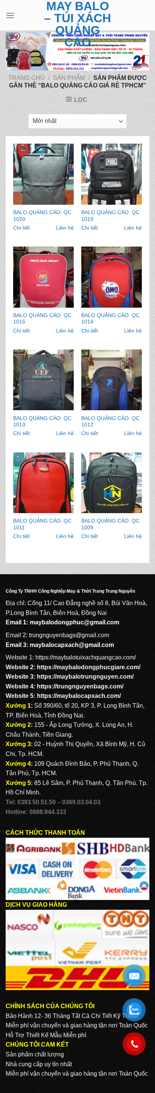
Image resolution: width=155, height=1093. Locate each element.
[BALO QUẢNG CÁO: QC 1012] (111, 380)
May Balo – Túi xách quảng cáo (77, 24)
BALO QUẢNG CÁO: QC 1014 (110, 319)
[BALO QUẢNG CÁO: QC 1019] (111, 174)
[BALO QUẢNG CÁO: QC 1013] (43, 380)
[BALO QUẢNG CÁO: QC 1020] (43, 174)
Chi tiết (21, 228)
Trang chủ (26, 78)
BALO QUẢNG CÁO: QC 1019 (110, 216)
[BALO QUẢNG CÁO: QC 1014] (111, 277)
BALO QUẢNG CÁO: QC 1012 (110, 421)
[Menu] (10, 15)
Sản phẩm (69, 78)
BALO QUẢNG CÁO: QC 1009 (110, 524)
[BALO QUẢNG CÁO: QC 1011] (43, 482)
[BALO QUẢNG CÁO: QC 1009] (111, 482)
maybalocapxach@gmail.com (72, 645)
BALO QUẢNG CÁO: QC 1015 (42, 319)
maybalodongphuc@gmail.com (74, 622)
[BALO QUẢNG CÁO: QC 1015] (43, 277)
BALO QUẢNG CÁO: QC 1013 (42, 421)
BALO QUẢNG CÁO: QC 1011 (42, 524)
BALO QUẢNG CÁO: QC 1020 (42, 216)
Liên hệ (65, 228)
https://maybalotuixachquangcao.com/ (85, 657)
